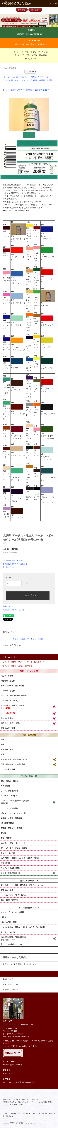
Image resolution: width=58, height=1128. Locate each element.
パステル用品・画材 (9, 922)
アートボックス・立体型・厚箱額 (14, 848)
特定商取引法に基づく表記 (13, 610)
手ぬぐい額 (5, 863)
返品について (8, 606)
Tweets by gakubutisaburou (11, 944)
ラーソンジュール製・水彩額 (12, 686)
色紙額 (33, 77)
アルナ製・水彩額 (8, 691)
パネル (3, 917)
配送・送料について (24, 1099)
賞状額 (3, 833)
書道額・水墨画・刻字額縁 (11, 818)
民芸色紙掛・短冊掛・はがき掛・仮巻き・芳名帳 (20, 858)
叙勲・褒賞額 (6, 838)
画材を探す (35, 10)
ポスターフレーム (22, 80)
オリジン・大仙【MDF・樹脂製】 (14, 696)
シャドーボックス (8, 853)
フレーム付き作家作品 (9, 791)
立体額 (49, 80)
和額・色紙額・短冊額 (9, 781)
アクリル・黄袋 (7, 890)
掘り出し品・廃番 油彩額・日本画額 (31, 55)
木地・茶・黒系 (7, 749)
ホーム (5, 90)
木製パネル (24, 77)
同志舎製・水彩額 (8, 681)
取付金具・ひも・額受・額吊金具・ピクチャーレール (22, 885)
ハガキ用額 (5, 786)
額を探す (22, 10)
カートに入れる (30, 595)
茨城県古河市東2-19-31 (12, 1024)
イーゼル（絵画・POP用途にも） (14, 895)
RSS (15, 1105)
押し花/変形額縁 (7, 823)
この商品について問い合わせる (15, 564)
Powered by (6, 1123)
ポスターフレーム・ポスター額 (13, 813)
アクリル (41, 77)
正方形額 (33, 80)
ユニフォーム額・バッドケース (13, 843)
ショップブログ (8, 1105)
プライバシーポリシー (29, 1102)
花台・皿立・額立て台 (9, 900)
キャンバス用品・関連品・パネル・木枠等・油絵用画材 (23, 927)
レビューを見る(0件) (21, 639)
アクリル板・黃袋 (8, 728)
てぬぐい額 (8, 80)
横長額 (42, 80)
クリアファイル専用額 (9, 808)
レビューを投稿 (37, 639)
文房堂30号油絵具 (42, 90)
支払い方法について (9, 1099)
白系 (2, 754)
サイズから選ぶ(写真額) (10, 868)
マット (49, 77)
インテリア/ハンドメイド (11, 796)
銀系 (2, 744)
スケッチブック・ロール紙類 (12, 912)
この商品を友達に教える (12, 560)
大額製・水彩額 (7, 676)
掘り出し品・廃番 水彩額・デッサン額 (31, 52)
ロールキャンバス (11, 77)
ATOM (21, 1105)
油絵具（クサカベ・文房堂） (21, 90)
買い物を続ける (9, 567)
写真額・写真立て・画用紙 (11, 828)
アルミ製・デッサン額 (9, 701)
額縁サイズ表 (30, 58)
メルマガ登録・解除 (44, 1102)
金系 (2, 740)
